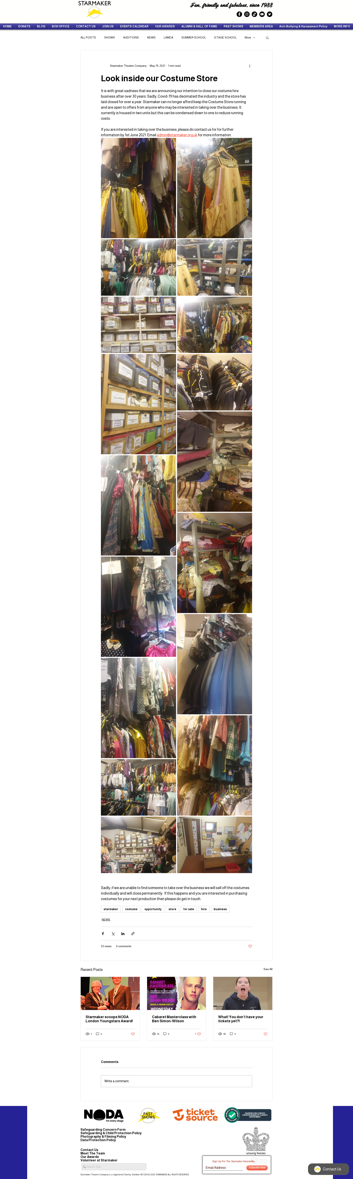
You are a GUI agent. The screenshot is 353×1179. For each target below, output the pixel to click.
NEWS (151, 37)
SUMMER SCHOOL (193, 37)
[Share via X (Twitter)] (113, 934)
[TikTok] (254, 14)
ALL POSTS (88, 37)
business (220, 909)
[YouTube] (262, 14)
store (172, 909)
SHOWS (109, 37)
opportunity (153, 909)
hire (204, 909)
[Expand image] (138, 188)
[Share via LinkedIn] (123, 934)
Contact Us (89, 1150)
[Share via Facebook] (103, 934)
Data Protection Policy (98, 1140)
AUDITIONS (131, 37)
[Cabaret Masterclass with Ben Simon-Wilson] (176, 993)
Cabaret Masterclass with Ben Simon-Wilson (174, 1019)
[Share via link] (133, 934)
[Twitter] (269, 14)
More (248, 37)
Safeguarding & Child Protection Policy (111, 1133)
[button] (267, 37)
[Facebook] (239, 14)
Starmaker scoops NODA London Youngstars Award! (109, 1019)
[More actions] (249, 65)
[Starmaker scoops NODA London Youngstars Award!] (110, 993)
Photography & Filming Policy (103, 1136)
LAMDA (168, 37)
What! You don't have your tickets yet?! (240, 1019)
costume (131, 909)
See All (268, 969)
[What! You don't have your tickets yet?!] (242, 993)
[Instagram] (247, 14)
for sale (188, 909)
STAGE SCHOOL (225, 37)
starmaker (111, 909)
